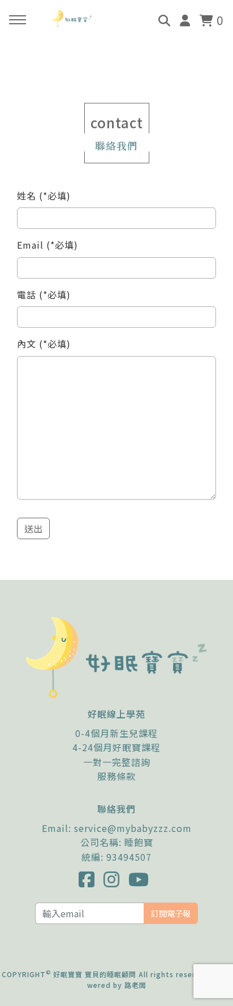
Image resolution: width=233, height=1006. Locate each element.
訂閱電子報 (171, 913)
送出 (33, 528)
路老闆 (135, 985)
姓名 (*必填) (44, 195)
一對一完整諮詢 (116, 762)
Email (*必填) (47, 244)
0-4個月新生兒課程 (116, 733)
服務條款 (116, 776)
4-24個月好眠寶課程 (116, 747)
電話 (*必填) (44, 294)
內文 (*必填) (44, 343)
